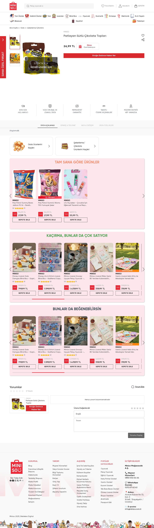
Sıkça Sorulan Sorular (61, 469)
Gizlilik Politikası (83, 500)
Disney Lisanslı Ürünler (109, 492)
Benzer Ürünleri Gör (41, 67)
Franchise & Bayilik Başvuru (35, 470)
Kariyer (55, 478)
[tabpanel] (77, 130)
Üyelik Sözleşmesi (84, 497)
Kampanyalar (82, 476)
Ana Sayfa (14, 28)
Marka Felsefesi (34, 485)
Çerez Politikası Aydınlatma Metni (84, 486)
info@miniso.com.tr (133, 509)
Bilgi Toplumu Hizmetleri (58, 474)
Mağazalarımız (34, 498)
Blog (30, 466)
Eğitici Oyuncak (107, 475)
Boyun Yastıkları (107, 496)
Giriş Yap (56, 482)
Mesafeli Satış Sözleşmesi (82, 492)
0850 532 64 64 (132, 478)
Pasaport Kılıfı (106, 502)
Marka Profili (33, 482)
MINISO (66, 32)
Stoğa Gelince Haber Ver (104, 56)
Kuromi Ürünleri (107, 485)
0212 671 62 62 (131, 488)
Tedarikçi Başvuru (35, 478)
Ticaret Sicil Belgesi (36, 492)
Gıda (22, 28)
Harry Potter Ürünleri (109, 479)
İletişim (31, 502)
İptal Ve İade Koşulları (85, 466)
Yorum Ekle (139, 387)
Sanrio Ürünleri (106, 482)
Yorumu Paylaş (136, 435)
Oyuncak (104, 469)
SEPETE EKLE (24, 220)
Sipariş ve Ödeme (84, 469)
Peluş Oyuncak (107, 472)
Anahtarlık (105, 499)
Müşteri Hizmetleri (60, 466)
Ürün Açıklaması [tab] (48, 125)
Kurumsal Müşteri (35, 495)
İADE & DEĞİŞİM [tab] (87, 125)
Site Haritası (82, 507)
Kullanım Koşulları (83, 472)
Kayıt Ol (56, 485)
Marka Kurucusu (34, 488)
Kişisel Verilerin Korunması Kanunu (84, 481)
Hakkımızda (33, 475)
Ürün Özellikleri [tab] (106, 125)
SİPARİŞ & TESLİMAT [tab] (68, 125)
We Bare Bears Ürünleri (110, 489)
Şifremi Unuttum (59, 488)
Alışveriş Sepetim (60, 492)
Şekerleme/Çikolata (35, 28)
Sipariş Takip (82, 503)
